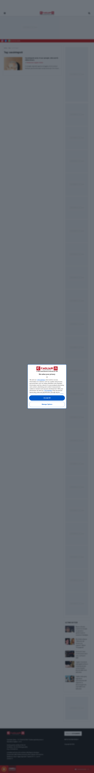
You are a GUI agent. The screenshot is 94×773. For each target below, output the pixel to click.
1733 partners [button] (41, 380)
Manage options (47, 404)
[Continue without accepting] (47, 377)
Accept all (47, 398)
